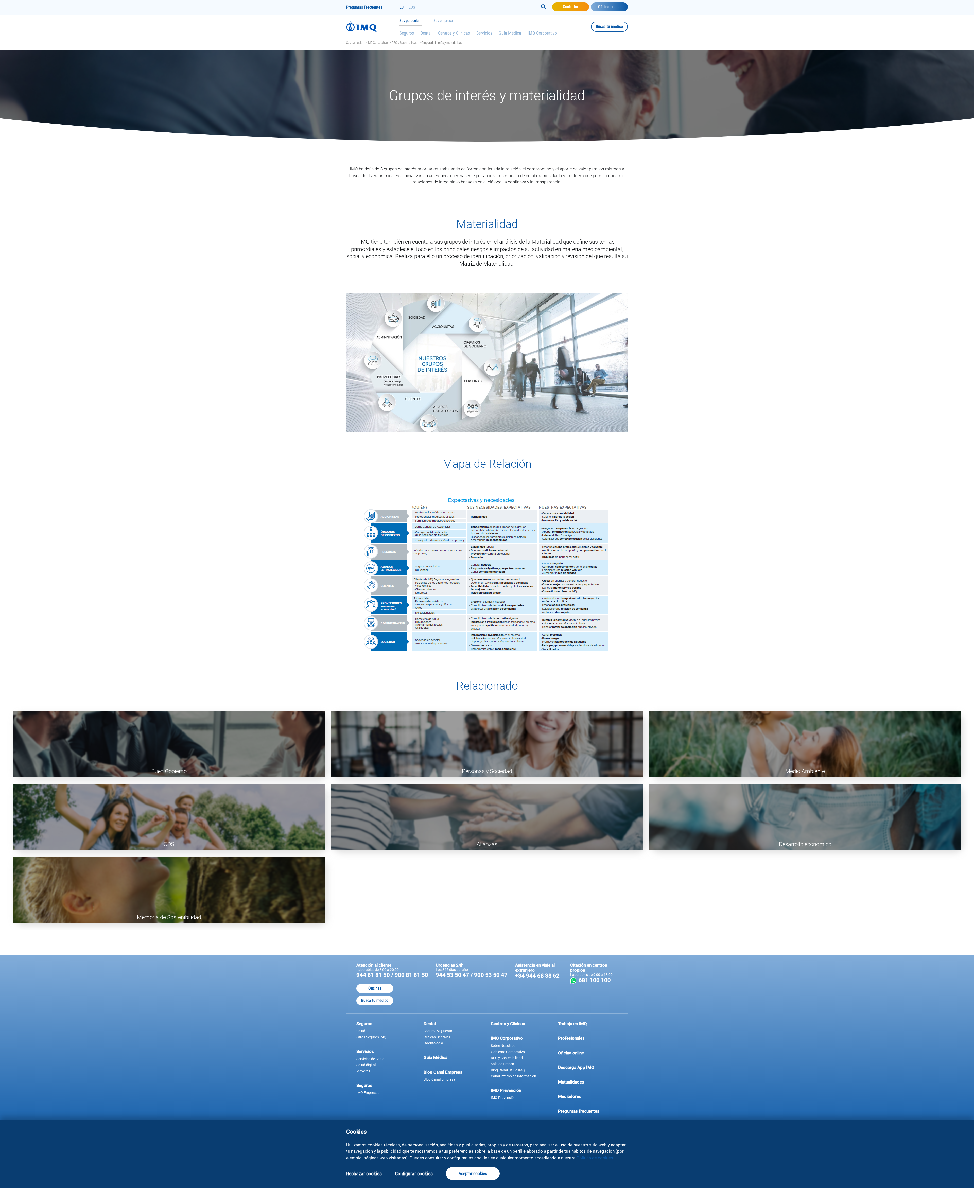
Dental (426, 33)
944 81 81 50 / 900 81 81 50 (392, 975)
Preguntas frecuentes (588, 1111)
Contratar (576, 6)
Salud (360, 1031)
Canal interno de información (513, 1076)
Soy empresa (443, 20)
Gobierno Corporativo (508, 1052)
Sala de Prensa (502, 1064)
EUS (412, 7)
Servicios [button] (365, 1051)
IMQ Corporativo (542, 33)
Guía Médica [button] (435, 1057)
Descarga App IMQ (588, 1067)
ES (401, 7)
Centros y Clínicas (454, 33)
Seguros (406, 33)
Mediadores (588, 1096)
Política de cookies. (595, 1157)
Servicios (484, 33)
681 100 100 (597, 980)
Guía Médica (510, 33)
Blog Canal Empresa (439, 1079)
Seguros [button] (364, 1023)
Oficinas (374, 988)
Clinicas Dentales (437, 1037)
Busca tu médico (612, 26)
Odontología (433, 1043)
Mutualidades (571, 1082)
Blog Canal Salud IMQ (508, 1070)
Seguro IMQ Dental (438, 1031)
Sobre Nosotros (503, 1046)
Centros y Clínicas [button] (508, 1023)
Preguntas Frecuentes (364, 7)
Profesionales (571, 1038)
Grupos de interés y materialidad (441, 43)
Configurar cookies (414, 1173)
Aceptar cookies (473, 1173)
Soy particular (409, 20)
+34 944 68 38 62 (537, 976)
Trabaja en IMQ (572, 1023)
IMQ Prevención (503, 1098)
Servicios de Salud (370, 1059)
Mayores (363, 1071)
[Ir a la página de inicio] (372, 26)
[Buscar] (543, 7)
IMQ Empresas (367, 1093)
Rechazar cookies (364, 1173)
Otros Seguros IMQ (371, 1037)
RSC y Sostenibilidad (404, 43)
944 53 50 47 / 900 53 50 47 (472, 975)
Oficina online (609, 6)
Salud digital (366, 1065)
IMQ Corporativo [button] (507, 1038)
